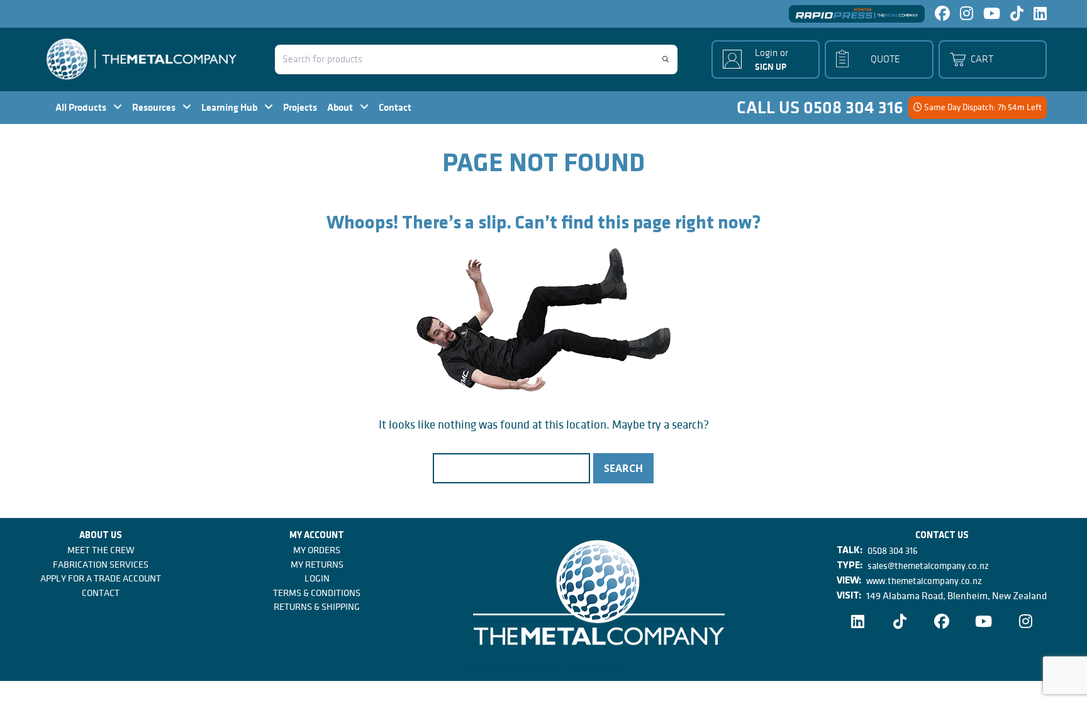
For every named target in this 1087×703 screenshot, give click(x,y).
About (341, 107)
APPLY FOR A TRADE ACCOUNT (100, 578)
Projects (300, 107)
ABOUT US (100, 536)
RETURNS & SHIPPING (317, 607)
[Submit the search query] (666, 59)
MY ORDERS (316, 550)
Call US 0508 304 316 (820, 107)
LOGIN (317, 578)
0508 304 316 (892, 551)
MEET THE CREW (101, 550)
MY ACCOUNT (316, 536)
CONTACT (101, 593)
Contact (395, 107)
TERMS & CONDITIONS (316, 593)
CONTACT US (942, 536)
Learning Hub (230, 107)
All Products (81, 107)
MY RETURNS (317, 565)
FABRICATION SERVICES (100, 565)
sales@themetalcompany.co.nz (928, 566)
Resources (154, 107)
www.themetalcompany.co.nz (924, 581)
